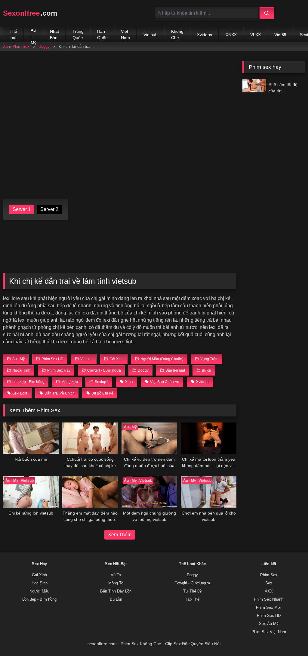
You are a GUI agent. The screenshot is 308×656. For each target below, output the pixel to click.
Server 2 (49, 209)
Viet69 (280, 34)
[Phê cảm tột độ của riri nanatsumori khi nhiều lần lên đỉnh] (254, 85)
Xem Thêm (119, 534)
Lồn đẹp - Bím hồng (39, 599)
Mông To (115, 583)
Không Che (177, 34)
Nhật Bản (54, 34)
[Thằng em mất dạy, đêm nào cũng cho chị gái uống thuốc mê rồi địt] (90, 491)
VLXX (255, 34)
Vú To (116, 575)
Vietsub (150, 34)
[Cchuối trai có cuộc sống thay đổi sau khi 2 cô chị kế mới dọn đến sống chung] (90, 438)
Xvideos (204, 34)
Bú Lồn (116, 599)
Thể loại (13, 34)
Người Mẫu (39, 591)
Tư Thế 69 (192, 591)
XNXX (231, 34)
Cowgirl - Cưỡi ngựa (192, 583)
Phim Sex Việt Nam (268, 632)
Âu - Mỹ (33, 35)
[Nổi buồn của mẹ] (31, 438)
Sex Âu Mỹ (269, 624)
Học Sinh (40, 583)
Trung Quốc (78, 34)
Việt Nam (125, 34)
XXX (269, 591)
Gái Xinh (39, 575)
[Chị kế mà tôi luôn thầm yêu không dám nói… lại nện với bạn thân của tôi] (208, 438)
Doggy (44, 46)
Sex (268, 583)
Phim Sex (268, 575)
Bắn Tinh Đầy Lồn (115, 591)
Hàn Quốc (102, 34)
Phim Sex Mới (268, 607)
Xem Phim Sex (16, 46)
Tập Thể (192, 599)
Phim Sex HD (269, 616)
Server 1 (22, 209)
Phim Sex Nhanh (268, 599)
